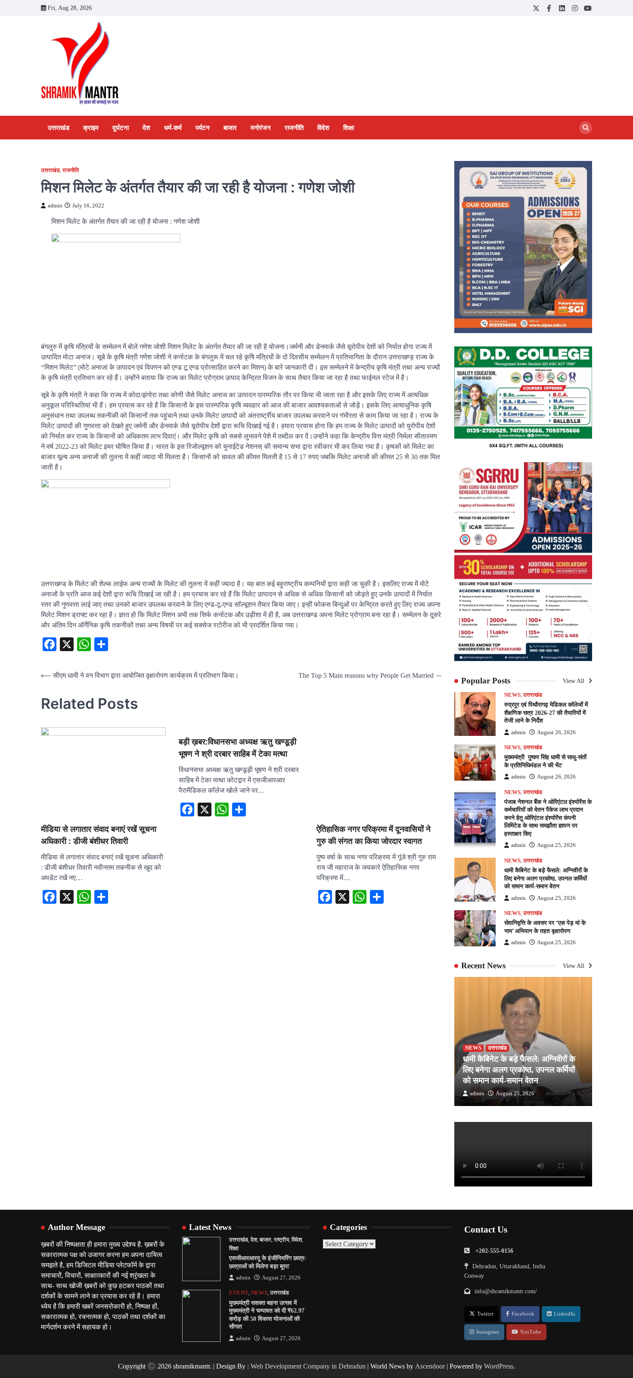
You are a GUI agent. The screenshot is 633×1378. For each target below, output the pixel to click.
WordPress (498, 1366)
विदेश (323, 127)
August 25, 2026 (556, 845)
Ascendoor (430, 1366)
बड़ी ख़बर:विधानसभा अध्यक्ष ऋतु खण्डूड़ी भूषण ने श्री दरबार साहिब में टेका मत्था (237, 748)
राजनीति (294, 127)
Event (238, 1293)
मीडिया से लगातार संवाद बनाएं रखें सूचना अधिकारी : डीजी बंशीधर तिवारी (98, 835)
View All (574, 680)
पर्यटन (202, 127)
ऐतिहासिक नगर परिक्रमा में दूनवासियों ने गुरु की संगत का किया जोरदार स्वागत (373, 835)
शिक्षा (348, 127)
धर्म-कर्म (173, 127)
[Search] (585, 127)
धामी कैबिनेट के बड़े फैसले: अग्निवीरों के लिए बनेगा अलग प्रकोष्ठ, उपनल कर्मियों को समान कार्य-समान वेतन (546, 878)
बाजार (230, 127)
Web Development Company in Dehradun (308, 1366)
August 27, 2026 (281, 1278)
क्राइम (91, 127)
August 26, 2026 (556, 732)
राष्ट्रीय (281, 1240)
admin (55, 206)
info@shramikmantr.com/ (506, 1291)
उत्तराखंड (58, 127)
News (512, 695)
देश (146, 127)
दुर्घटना (120, 127)
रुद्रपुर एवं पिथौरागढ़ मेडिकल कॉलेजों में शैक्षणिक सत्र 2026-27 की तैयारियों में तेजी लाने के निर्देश (546, 712)
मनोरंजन (261, 127)
